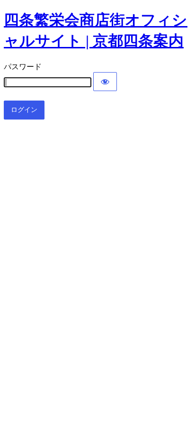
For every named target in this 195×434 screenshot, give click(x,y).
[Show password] (105, 81)
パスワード (23, 67)
